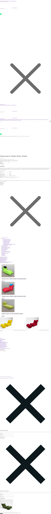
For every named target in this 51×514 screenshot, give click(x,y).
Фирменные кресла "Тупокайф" (4, 262)
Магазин (4, 136)
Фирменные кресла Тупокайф (4, 342)
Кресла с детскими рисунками (6, 251)
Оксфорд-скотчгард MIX (5, 253)
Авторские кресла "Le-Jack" (4, 119)
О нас (1, 338)
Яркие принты (4, 255)
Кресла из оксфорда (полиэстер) (6, 247)
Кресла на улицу (4, 250)
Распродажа (3, 254)
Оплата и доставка (2, 339)
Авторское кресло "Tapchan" (19, 119)
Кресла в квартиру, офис (5, 245)
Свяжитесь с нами (2, 347)
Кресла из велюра (4, 246)
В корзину (1, 163)
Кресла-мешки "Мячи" (26, 119)
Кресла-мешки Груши (40, 119)
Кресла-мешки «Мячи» (3, 343)
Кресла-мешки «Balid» (3, 345)
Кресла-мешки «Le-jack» (3, 344)
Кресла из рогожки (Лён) (5, 248)
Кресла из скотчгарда (4, 249)
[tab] (26, 164)
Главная (1, 136)
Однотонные (3, 252)
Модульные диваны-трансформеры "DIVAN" (9, 244)
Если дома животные (4, 237)
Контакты (1, 340)
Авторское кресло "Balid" (11, 119)
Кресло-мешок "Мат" (46, 119)
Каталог (6, 136)
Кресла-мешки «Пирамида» (4, 346)
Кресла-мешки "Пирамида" (33, 119)
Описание (3, 164)
